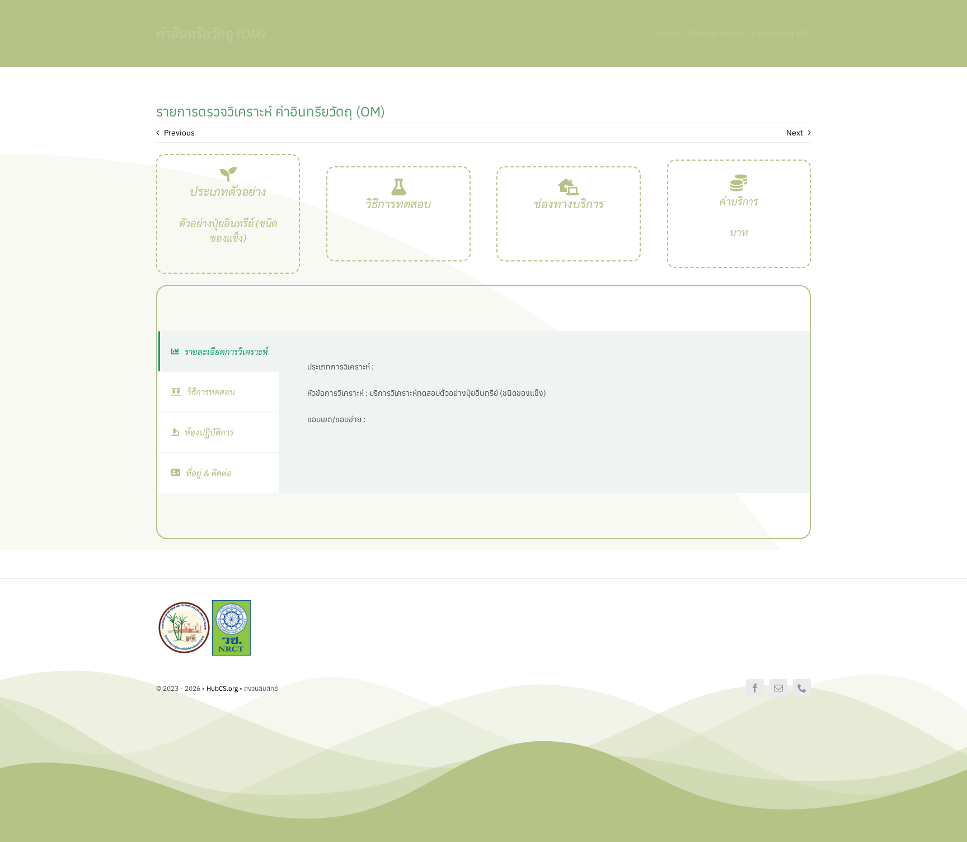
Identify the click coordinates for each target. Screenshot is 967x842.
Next (794, 133)
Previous (179, 133)
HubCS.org (222, 688)
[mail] (778, 688)
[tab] (218, 351)
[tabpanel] (544, 412)
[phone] (802, 688)
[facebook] (755, 688)
